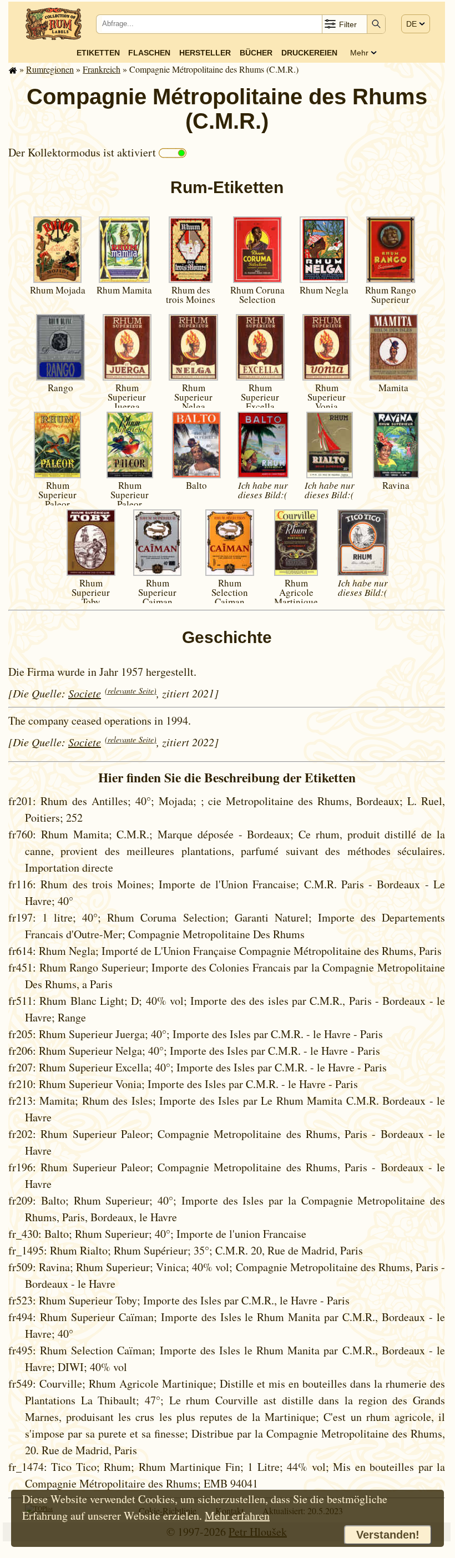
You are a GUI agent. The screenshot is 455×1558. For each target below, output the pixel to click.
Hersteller (205, 52)
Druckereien (309, 52)
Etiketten (98, 52)
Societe (84, 693)
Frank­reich (101, 69)
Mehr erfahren (237, 1515)
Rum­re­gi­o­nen (50, 69)
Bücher (256, 52)
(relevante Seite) (130, 690)
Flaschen (149, 52)
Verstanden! (387, 1535)
